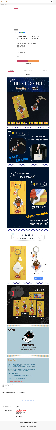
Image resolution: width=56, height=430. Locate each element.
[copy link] (24, 32)
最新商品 (6, 4)
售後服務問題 (6, 409)
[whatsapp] (22, 32)
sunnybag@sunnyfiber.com (21, 409)
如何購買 (5, 407)
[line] (17, 32)
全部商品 (2, 4)
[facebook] (20, 32)
